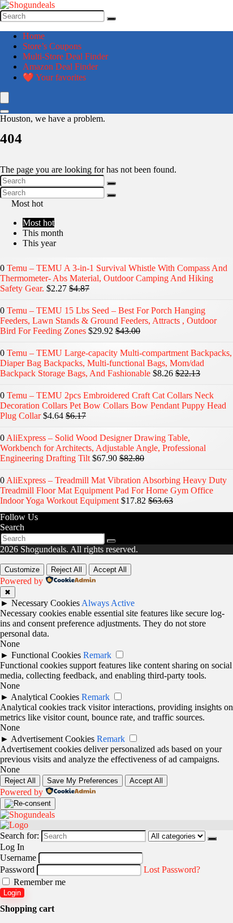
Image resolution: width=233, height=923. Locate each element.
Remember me (38, 882)
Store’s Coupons (52, 46)
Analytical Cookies (45, 697)
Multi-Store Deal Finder (65, 56)
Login (12, 892)
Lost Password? (172, 869)
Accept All (110, 569)
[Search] (111, 18)
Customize (22, 569)
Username (18, 857)
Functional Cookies (46, 655)
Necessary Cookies (45, 603)
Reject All (66, 569)
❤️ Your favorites (54, 77)
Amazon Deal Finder (60, 66)
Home (34, 36)
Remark (97, 655)
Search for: (19, 835)
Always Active (108, 603)
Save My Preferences (82, 780)
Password (17, 869)
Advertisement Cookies (52, 739)
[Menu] (4, 98)
